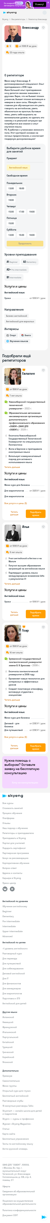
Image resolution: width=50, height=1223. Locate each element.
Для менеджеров (11, 988)
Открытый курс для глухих (16, 1090)
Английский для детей (14, 1003)
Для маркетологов (12, 993)
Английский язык (18, 167)
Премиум (7, 1075)
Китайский (8, 1042)
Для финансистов (11, 983)
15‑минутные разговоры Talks (17, 1105)
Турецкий (7, 1047)
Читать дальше (12, 467)
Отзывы (6, 823)
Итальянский (9, 1032)
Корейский (8, 1057)
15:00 (11, 211)
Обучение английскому (14, 906)
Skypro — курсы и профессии (18, 1118)
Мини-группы (9, 1085)
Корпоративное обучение (15, 863)
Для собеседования (12, 968)
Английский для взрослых (20, 321)
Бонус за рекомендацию (15, 858)
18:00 (21, 188)
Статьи (5, 1128)
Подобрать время (35, 514)
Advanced (7, 936)
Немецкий (7, 1022)
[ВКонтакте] (5, 888)
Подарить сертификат (14, 848)
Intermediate (9, 926)
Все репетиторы (18, 19)
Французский (9, 1027)
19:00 (11, 200)
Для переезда (9, 958)
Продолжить (25, 243)
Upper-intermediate (12, 931)
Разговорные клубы (12, 1100)
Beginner (7, 911)
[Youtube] (12, 888)
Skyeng (5, 19)
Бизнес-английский (16, 315)
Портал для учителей (13, 843)
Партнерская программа (15, 853)
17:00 (21, 211)
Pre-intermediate (11, 921)
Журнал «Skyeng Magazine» (16, 1123)
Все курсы (7, 803)
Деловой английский (13, 973)
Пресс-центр (9, 883)
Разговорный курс (12, 953)
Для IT (5, 978)
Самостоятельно (11, 1080)
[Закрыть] (47, 1204)
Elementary (8, 916)
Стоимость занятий (12, 808)
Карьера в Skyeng (11, 878)
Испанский (8, 1017)
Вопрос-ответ (9, 868)
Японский (7, 1062)
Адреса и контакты (12, 873)
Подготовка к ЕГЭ (11, 998)
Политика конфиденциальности (19, 1210)
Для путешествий (11, 963)
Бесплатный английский (15, 1095)
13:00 (11, 188)
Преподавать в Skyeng (14, 838)
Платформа (8, 818)
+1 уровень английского (15, 948)
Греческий (8, 1052)
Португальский (10, 1037)
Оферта (6, 1186)
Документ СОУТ (10, 1215)
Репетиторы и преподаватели (18, 833)
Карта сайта (8, 1133)
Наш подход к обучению (15, 828)
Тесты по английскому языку (17, 1143)
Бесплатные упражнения (15, 1138)
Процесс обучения (12, 813)
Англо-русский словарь (15, 1148)
